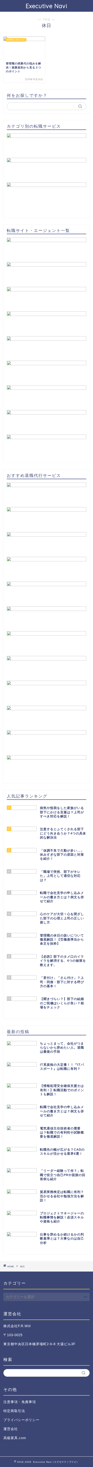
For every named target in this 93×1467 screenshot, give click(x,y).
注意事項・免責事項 (19, 1402)
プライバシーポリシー (21, 1420)
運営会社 (10, 1429)
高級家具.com (14, 1438)
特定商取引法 (14, 1411)
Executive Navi (46, 5)
